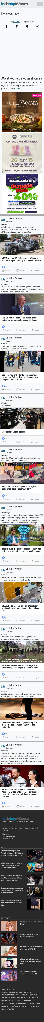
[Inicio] (14, 3)
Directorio (5, 834)
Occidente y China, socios (13, 432)
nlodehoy (16, 22)
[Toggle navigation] (40, 4)
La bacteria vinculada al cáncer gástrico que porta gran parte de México (30, 961)
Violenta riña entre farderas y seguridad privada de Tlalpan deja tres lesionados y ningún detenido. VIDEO (20, 377)
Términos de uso (7, 838)
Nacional (5, 284)
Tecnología (6, 224)
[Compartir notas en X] (27, 26)
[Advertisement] (22, 55)
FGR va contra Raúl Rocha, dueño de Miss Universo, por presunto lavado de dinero (20, 318)
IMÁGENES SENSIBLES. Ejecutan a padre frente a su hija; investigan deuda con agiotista (19, 724)
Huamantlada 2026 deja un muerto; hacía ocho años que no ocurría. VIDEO (20, 487)
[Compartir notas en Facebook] (6, 26)
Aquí (18, 88)
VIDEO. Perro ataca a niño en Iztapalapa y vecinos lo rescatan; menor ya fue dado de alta (20, 608)
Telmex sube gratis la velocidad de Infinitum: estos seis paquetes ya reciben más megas (21, 550)
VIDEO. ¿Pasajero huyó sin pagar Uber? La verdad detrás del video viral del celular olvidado (12, 878)
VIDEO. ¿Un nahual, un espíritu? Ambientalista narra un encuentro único (11, 903)
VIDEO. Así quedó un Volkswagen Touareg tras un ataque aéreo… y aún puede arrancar (21, 259)
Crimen (4, 344)
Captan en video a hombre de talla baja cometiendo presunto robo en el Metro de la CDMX (12, 890)
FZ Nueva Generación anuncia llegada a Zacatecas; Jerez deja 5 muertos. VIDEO (20, 666)
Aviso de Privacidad (8, 836)
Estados (5, 456)
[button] (17, 26)
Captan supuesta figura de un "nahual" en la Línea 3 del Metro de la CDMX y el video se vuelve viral (12, 853)
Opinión (4, 403)
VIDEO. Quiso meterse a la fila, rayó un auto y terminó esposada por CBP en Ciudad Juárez (12, 865)
